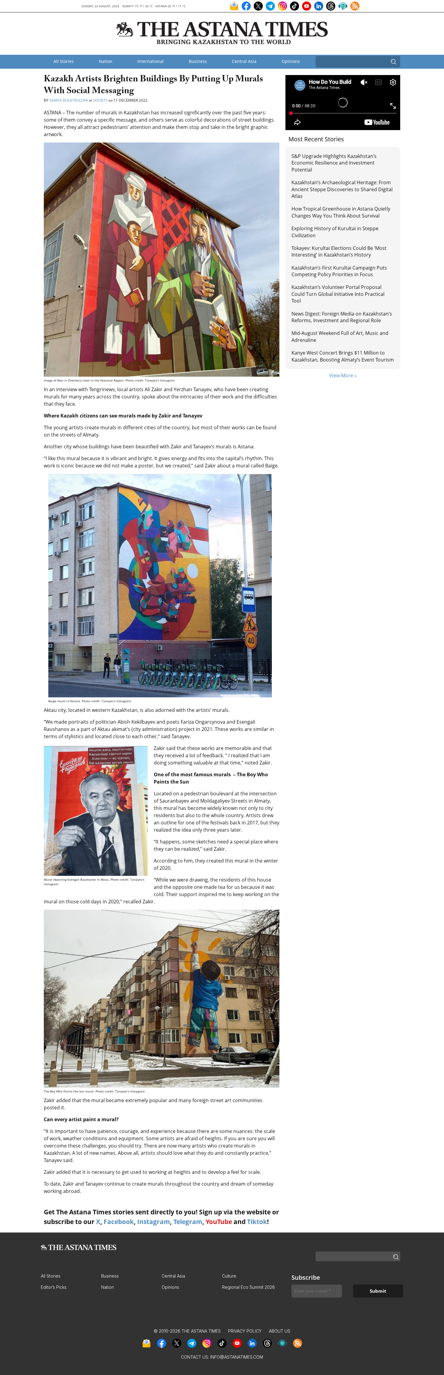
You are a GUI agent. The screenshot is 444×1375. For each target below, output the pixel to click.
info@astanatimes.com (236, 1357)
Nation (105, 61)
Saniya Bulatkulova (68, 100)
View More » (343, 375)
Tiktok (257, 1221)
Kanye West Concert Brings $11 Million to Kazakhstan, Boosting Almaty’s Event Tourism (342, 356)
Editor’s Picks (53, 1287)
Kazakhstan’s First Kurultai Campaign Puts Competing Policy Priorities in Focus (339, 271)
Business (198, 61)
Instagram (153, 1221)
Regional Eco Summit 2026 (248, 1287)
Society (100, 100)
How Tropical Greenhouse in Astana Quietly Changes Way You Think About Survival (340, 212)
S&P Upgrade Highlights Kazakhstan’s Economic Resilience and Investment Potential (334, 163)
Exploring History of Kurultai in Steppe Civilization (334, 231)
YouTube (219, 1221)
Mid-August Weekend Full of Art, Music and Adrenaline (339, 336)
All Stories (63, 61)
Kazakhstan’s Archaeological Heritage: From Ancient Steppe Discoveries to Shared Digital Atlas (342, 189)
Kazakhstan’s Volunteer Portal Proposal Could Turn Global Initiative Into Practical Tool (337, 294)
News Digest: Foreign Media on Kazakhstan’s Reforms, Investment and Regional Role (341, 317)
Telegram (187, 1221)
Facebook (119, 1221)
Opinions (291, 61)
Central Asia (244, 61)
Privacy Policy (245, 1331)
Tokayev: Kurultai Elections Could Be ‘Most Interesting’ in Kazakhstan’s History (339, 251)
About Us (279, 1331)
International (150, 61)
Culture (229, 1275)
